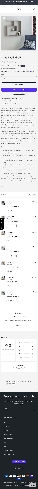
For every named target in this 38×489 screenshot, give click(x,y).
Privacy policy (8, 434)
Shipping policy (19, 485)
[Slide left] (15, 54)
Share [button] (4, 186)
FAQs (5, 442)
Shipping (3, 68)
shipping (18, 320)
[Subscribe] (32, 409)
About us (6, 430)
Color (2, 74)
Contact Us (7, 426)
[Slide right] (23, 54)
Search (6, 422)
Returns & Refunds (9, 454)
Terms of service (10, 485)
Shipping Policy (8, 438)
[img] (7, 62)
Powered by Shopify (14, 482)
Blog (5, 446)
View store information (9, 103)
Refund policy (24, 482)
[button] (3, 9)
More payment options (19, 94)
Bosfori (8, 482)
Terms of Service (8, 450)
